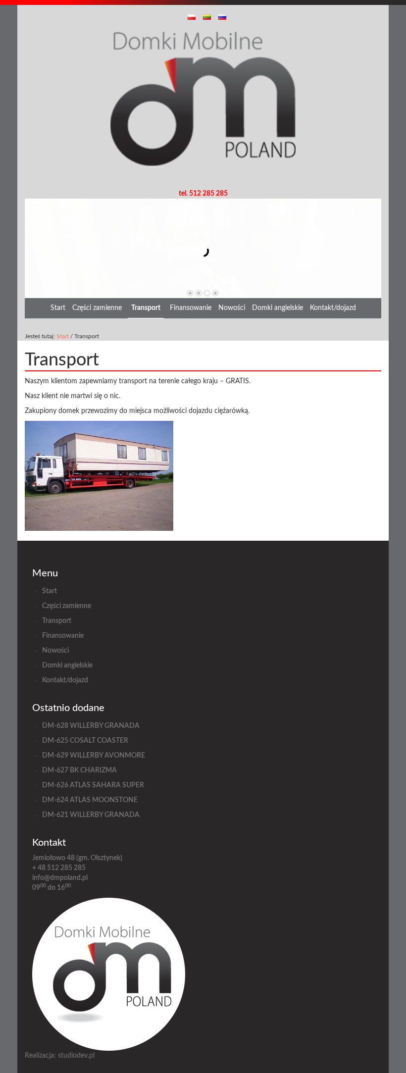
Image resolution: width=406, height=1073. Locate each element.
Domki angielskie (277, 308)
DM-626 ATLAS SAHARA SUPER (93, 785)
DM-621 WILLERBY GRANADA (91, 815)
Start (58, 308)
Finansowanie (190, 308)
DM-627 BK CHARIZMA (79, 770)
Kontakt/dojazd (333, 308)
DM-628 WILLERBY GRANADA (91, 725)
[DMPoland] (203, 109)
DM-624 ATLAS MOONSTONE (90, 800)
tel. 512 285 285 (203, 193)
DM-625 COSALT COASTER (85, 740)
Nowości (231, 308)
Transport (145, 308)
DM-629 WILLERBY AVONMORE (93, 755)
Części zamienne (97, 308)
